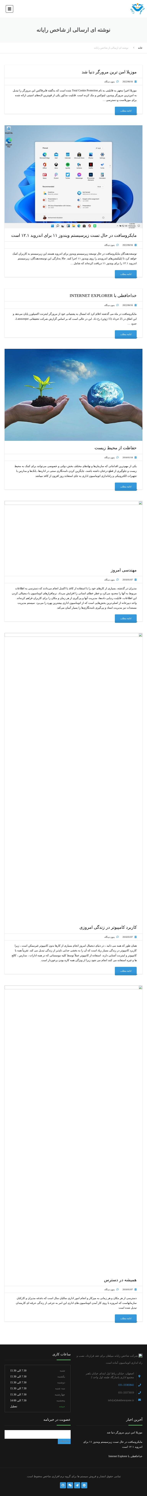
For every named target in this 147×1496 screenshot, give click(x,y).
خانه (140, 47)
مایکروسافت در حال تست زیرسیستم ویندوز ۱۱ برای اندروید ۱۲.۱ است (112, 1444)
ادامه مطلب (125, 110)
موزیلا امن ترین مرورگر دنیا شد (124, 1432)
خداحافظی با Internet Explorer (125, 1456)
